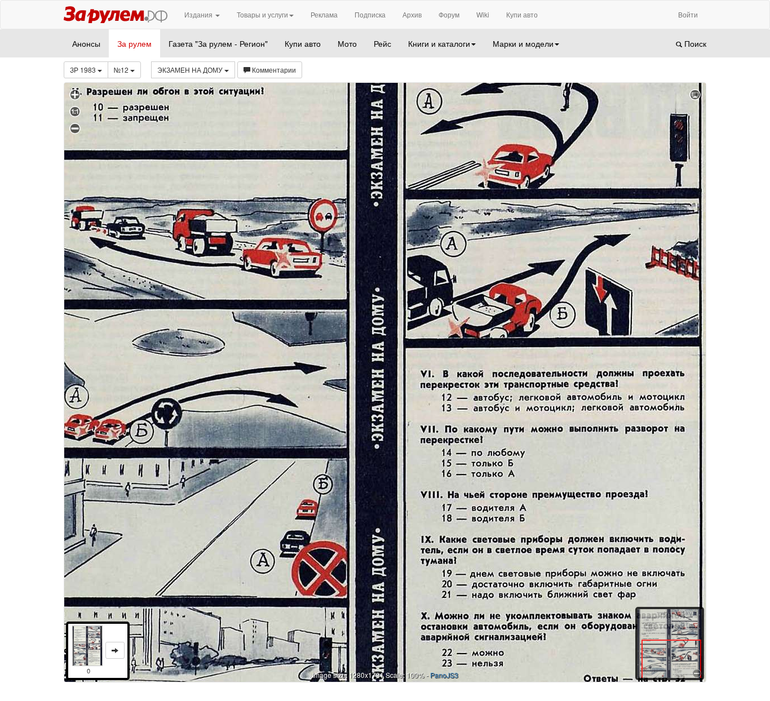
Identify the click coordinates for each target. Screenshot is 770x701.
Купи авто (522, 14)
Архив (412, 14)
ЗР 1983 (84, 69)
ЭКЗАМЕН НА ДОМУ (190, 69)
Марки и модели (523, 43)
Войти (688, 14)
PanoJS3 (444, 675)
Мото (347, 43)
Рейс (382, 43)
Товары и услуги (262, 14)
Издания (199, 14)
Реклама (324, 14)
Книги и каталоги (439, 43)
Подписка (370, 14)
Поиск (694, 43)
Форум (449, 14)
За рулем (134, 43)
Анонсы (86, 43)
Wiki (482, 14)
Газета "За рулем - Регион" (218, 43)
